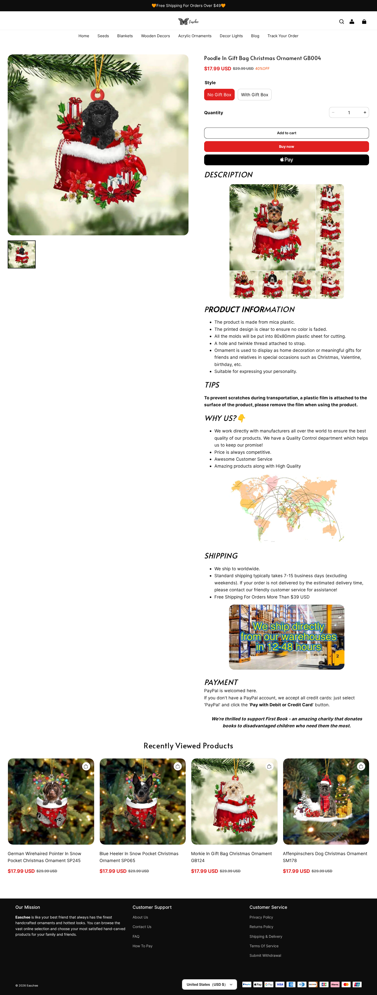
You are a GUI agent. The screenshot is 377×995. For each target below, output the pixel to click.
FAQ (136, 936)
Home (83, 35)
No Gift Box (219, 94)
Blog (255, 35)
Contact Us (142, 927)
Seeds (103, 35)
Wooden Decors (155, 35)
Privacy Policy (261, 917)
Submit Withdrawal (265, 955)
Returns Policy (261, 927)
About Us (140, 917)
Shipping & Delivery (266, 936)
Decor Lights (231, 35)
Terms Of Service (264, 946)
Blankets (125, 35)
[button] (341, 21)
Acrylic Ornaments (195, 35)
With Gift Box (254, 94)
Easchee (32, 985)
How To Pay (143, 946)
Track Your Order (283, 35)
